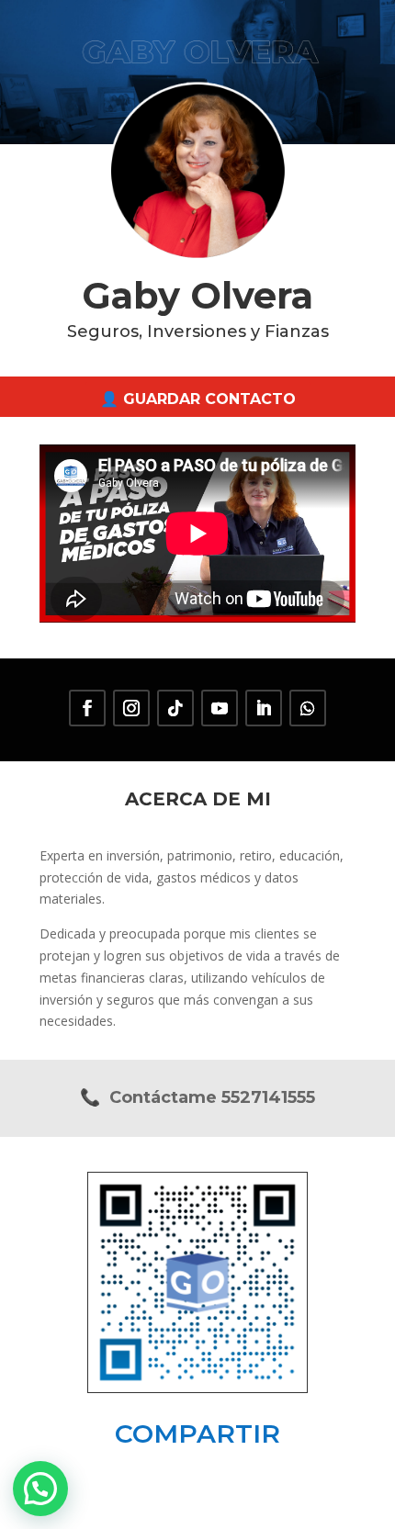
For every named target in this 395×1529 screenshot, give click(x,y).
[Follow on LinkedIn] (263, 708)
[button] (40, 1488)
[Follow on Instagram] (131, 708)
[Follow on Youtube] (219, 708)
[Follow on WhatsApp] (307, 708)
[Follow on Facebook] (87, 708)
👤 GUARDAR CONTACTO (198, 399)
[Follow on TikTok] (175, 708)
